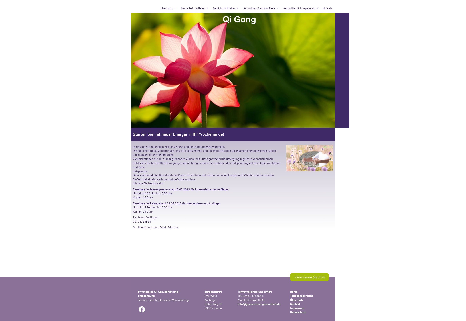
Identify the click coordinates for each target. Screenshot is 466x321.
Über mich (166, 8)
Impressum (297, 308)
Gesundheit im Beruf (193, 8)
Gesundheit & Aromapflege (259, 8)
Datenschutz (298, 312)
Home (293, 291)
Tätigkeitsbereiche (301, 295)
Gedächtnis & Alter (224, 8)
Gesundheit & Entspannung (299, 8)
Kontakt (327, 8)
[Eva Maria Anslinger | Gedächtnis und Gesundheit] (158, 73)
